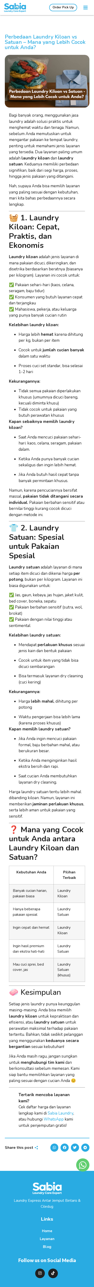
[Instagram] (40, 1273)
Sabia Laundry (60, 1113)
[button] (85, 7)
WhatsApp (54, 1119)
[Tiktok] (53, 1273)
